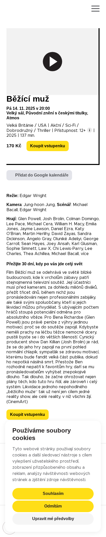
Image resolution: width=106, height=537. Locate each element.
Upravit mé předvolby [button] (53, 519)
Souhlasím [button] (53, 494)
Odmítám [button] (53, 506)
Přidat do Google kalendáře (41, 175)
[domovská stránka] (21, 9)
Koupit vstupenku (47, 146)
